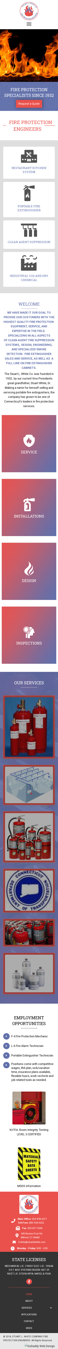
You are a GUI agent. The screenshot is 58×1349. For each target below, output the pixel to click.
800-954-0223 (36, 1222)
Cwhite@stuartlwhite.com (31, 1242)
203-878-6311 (39, 1218)
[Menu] (29, 24)
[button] (29, 104)
